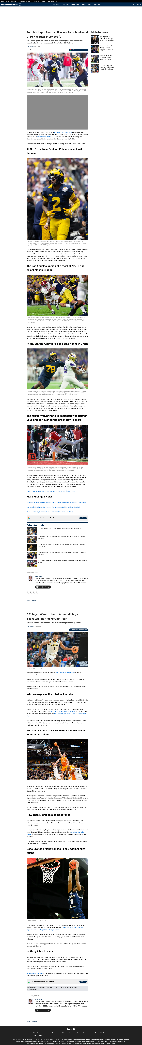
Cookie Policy (51, 1033)
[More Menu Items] (99, 4)
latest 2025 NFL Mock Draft (63, 132)
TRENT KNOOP (38, 576)
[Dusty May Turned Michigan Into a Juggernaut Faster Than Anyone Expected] (103, 49)
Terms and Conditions (83, 1033)
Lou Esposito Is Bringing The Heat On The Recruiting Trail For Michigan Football (53, 507)
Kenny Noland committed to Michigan (63, 711)
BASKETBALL (65, 4)
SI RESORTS (29, 1)
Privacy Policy (36, 1033)
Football (34, 600)
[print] (37, 592)
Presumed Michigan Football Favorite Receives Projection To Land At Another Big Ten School (57, 502)
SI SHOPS (36, 1)
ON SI (7, 1)
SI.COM (3, 1)
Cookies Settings (37, 1035)
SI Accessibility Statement (102, 1033)
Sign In (139, 4)
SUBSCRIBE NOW (52, 1)
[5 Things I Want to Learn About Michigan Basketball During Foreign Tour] (103, 68)
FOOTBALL (55, 4)
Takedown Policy (66, 1033)
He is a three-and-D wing (35, 973)
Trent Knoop (30, 46)
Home (28, 600)
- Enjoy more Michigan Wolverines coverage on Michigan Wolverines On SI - (51, 491)
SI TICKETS (22, 1)
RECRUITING (86, 4)
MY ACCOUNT (43, 1)
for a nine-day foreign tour (65, 672)
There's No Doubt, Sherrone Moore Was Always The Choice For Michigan (51, 512)
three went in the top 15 (45, 137)
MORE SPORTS (76, 4)
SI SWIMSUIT (14, 1)
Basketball (34, 1021)
